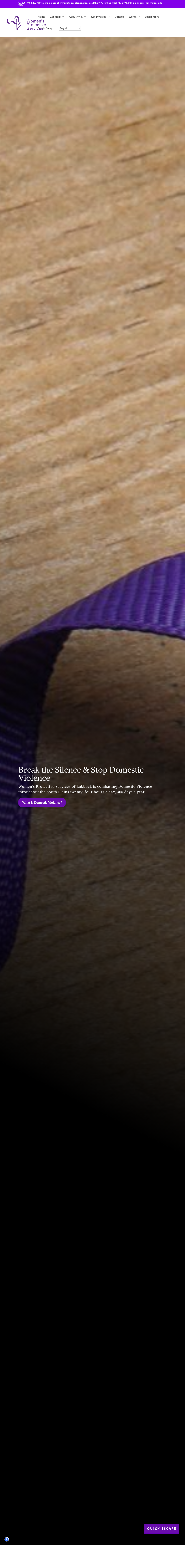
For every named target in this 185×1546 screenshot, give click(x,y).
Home (41, 17)
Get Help (55, 17)
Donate (119, 17)
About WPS (76, 17)
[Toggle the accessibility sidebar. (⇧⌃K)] (7, 1539)
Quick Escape (46, 28)
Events (132, 17)
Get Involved (98, 17)
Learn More (152, 17)
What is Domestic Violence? (42, 803)
